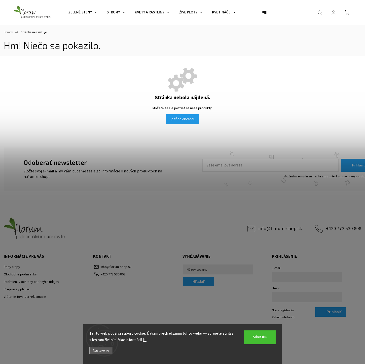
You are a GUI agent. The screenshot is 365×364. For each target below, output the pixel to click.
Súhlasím (260, 337)
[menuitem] (82, 12)
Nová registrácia (283, 310)
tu (144, 340)
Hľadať (198, 281)
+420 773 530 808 (343, 228)
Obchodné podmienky (20, 274)
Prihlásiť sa (334, 313)
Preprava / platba (17, 289)
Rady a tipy (12, 266)
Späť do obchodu (182, 119)
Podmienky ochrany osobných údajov (31, 281)
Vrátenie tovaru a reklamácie (25, 296)
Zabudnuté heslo (283, 317)
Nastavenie (101, 350)
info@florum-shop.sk (280, 228)
